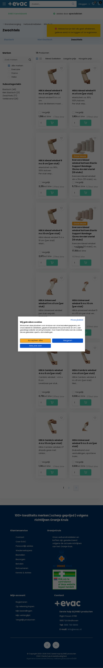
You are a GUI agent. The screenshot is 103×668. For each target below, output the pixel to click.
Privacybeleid (77, 320)
